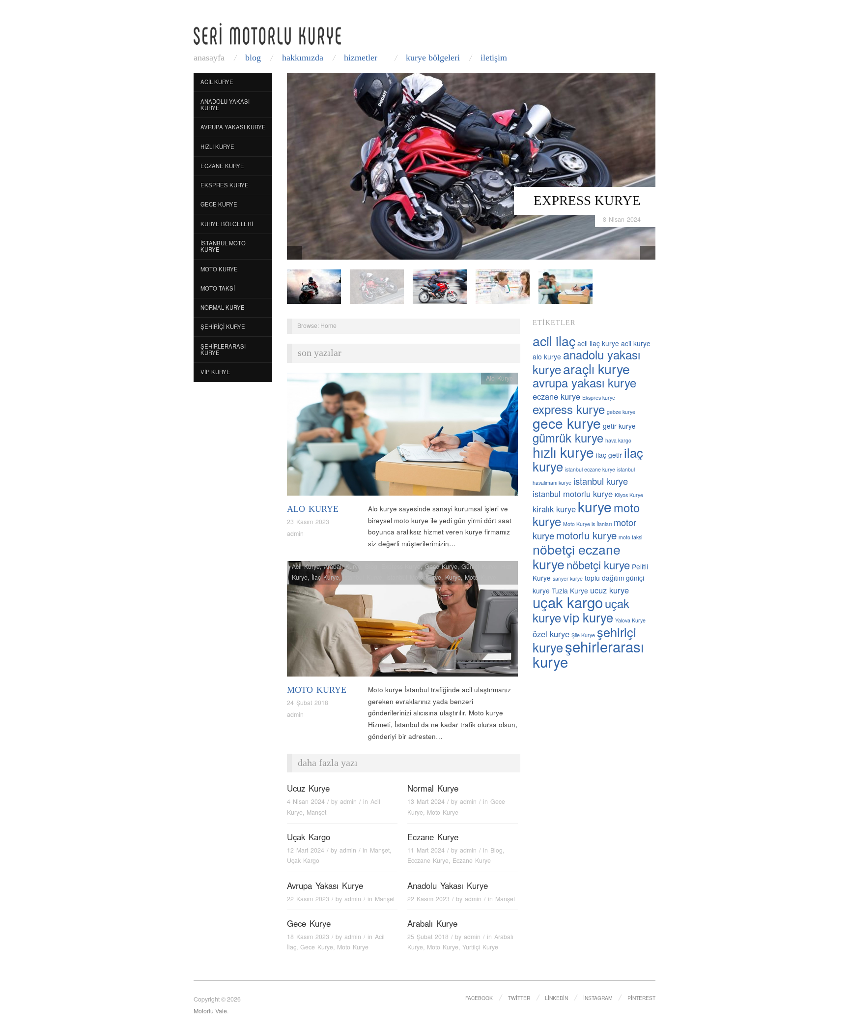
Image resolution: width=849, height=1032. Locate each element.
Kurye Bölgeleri (433, 57)
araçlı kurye (596, 368)
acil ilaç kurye (598, 343)
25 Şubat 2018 (428, 936)
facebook (479, 998)
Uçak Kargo (308, 837)
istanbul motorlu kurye (573, 494)
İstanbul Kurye (362, 577)
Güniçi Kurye (479, 566)
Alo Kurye (313, 509)
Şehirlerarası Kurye (223, 349)
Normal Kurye (222, 307)
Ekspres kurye (598, 397)
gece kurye (567, 423)
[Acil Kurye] (565, 286)
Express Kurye (587, 200)
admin (295, 533)
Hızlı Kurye (217, 146)
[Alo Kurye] (402, 437)
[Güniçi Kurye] (314, 286)
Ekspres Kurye (224, 185)
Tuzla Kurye (570, 590)
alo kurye (547, 356)
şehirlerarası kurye (588, 654)
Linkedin (556, 998)
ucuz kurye (609, 590)
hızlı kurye (563, 452)
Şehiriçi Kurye (222, 326)
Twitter (519, 998)
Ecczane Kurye (428, 860)
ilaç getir (609, 455)
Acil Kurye (216, 82)
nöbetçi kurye (598, 564)
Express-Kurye (401, 566)
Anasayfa (209, 57)
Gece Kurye (218, 204)
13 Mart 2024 (426, 801)
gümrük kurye (568, 437)
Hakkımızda (302, 57)
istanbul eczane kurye (590, 469)
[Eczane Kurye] (503, 286)
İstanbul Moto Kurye (223, 246)
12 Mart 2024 (305, 850)
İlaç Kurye (325, 577)
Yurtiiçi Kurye (480, 947)
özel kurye (551, 634)
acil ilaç (554, 340)
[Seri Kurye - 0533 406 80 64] (267, 34)
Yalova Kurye (630, 620)
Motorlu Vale (210, 1010)
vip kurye (588, 617)
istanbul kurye (600, 480)
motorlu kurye (586, 535)
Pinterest (641, 998)
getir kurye (619, 426)
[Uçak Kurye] (440, 286)
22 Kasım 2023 (308, 898)
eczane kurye (556, 396)
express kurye (569, 409)
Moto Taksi (217, 288)
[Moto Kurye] (402, 621)
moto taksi (630, 537)
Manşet (316, 812)
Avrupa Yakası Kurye (233, 127)
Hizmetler (360, 57)
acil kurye (636, 343)
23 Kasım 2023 (308, 521)
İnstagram (598, 998)
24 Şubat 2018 (307, 702)
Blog (253, 57)
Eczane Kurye (222, 166)
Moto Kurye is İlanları (587, 524)
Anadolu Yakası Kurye (225, 104)
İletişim (494, 57)
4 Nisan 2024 (306, 801)
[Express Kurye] (471, 165)
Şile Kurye (583, 635)
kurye (595, 506)
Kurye (453, 577)
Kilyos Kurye (629, 495)
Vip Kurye (215, 372)
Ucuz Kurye (308, 788)
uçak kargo (568, 601)
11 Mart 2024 (426, 850)
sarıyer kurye (568, 578)
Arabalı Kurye (342, 566)
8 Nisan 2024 (622, 219)
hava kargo (618, 440)
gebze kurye (621, 411)
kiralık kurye (554, 509)
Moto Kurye (219, 269)
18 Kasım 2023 (308, 936)
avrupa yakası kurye (584, 382)
